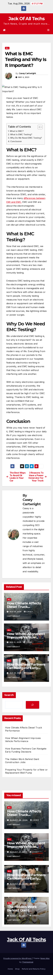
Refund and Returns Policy (33, 969)
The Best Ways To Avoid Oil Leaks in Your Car (18, 477)
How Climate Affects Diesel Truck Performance (24, 606)
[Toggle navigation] (48, 30)
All (7, 48)
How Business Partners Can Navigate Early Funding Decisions (26, 667)
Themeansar (27, 962)
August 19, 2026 (19, 916)
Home (10, 969)
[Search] (32, 705)
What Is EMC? (17, 131)
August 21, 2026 (19, 852)
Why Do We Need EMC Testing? (26, 138)
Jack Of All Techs (26, 18)
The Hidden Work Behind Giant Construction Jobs (22, 910)
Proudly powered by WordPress (17, 958)
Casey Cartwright (27, 73)
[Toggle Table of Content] (38, 127)
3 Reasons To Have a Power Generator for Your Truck (35, 477)
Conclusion (16, 141)
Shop (17, 969)
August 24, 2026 (19, 820)
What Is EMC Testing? (21, 134)
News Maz (45, 958)
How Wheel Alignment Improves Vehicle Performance (26, 637)
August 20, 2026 (19, 884)
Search (9, 695)
